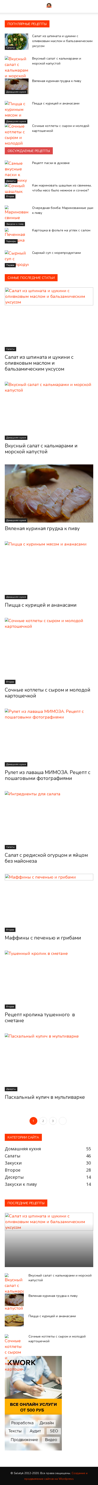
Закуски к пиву (15, 224)
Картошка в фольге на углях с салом (61, 230)
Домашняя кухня (16, 92)
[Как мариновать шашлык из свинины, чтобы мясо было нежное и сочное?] (17, 191)
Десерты (11, 181)
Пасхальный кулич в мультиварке (45, 1097)
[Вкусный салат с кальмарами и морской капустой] (17, 70)
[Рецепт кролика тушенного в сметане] (49, 980)
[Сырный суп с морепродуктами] (17, 258)
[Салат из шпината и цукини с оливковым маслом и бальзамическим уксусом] (17, 42)
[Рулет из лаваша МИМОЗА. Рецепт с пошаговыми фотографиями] (49, 738)
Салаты (88, 19)
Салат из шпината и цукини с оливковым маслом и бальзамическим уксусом (62, 41)
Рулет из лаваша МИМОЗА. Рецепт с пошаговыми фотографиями (47, 775)
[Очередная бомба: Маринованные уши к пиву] (17, 215)
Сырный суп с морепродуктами (56, 253)
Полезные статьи (63, 19)
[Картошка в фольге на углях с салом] (17, 235)
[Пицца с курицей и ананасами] (17, 112)
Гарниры (11, 241)
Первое (38, 19)
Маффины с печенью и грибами (43, 938)
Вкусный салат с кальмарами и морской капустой (41, 448)
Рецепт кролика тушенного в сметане (40, 1017)
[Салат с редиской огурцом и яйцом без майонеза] (49, 820)
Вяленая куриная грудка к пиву (56, 81)
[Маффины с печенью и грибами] (49, 903)
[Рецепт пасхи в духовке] (17, 171)
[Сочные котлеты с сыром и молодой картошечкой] (17, 137)
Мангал (19, 19)
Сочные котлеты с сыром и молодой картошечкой (47, 693)
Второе (10, 196)
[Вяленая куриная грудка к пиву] (17, 86)
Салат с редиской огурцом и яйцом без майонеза (46, 858)
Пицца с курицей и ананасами (55, 103)
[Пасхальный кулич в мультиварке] (49, 1062)
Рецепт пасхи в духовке (51, 163)
